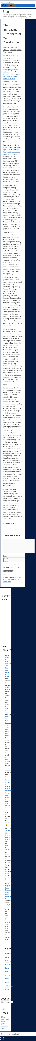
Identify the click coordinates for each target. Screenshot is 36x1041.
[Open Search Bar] (4, 5)
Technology (7, 52)
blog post (7, 152)
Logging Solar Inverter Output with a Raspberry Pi (8, 892)
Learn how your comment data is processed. (12, 579)
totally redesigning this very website (11, 69)
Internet (13, 50)
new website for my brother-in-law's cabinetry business (10, 78)
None (7, 979)
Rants (19, 50)
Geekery (8, 961)
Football (8, 953)
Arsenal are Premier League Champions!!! (9, 786)
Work (7, 989)
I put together (8, 177)
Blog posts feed (5, 1018)
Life (6, 971)
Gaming (7, 957)
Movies (7, 975)
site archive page (13, 111)
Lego (7, 968)
